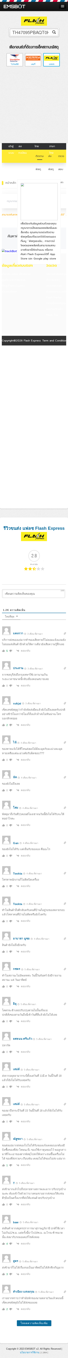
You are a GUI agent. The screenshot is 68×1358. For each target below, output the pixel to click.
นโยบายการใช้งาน (29, 1352)
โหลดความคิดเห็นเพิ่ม (34, 1323)
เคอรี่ (33, 64)
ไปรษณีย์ (14, 64)
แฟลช (51, 64)
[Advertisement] (34, 105)
